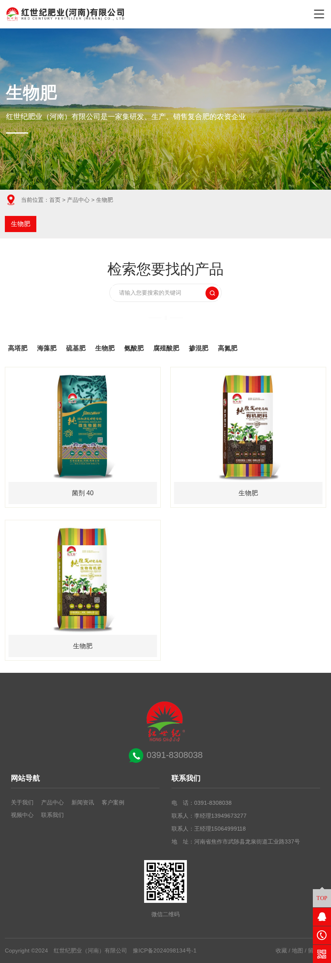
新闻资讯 (82, 802)
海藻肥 (47, 348)
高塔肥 (17, 348)
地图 (297, 950)
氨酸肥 (134, 348)
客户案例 (113, 802)
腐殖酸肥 (166, 348)
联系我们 (52, 815)
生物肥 (20, 223)
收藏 (281, 950)
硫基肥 (76, 348)
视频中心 (22, 815)
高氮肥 (227, 348)
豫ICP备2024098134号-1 (165, 950)
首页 (55, 200)
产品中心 (78, 200)
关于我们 (22, 802)
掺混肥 (198, 348)
